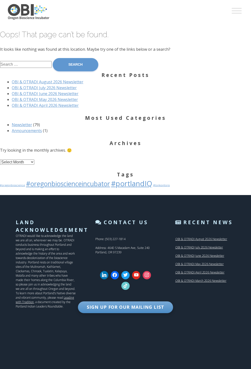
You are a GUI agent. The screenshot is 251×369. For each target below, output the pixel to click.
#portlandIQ (131, 183)
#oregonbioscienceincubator (68, 183)
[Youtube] (136, 275)
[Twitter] (125, 275)
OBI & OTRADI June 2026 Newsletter (45, 93)
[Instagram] (146, 275)
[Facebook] (115, 275)
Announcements (27, 130)
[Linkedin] (104, 275)
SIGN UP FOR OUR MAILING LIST (125, 307)
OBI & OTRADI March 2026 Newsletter (200, 281)
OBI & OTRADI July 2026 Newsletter (44, 87)
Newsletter (22, 124)
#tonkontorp (161, 185)
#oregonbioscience (12, 185)
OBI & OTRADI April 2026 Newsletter (45, 105)
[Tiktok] (125, 286)
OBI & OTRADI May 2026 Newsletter (45, 99)
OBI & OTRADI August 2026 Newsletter (47, 82)
